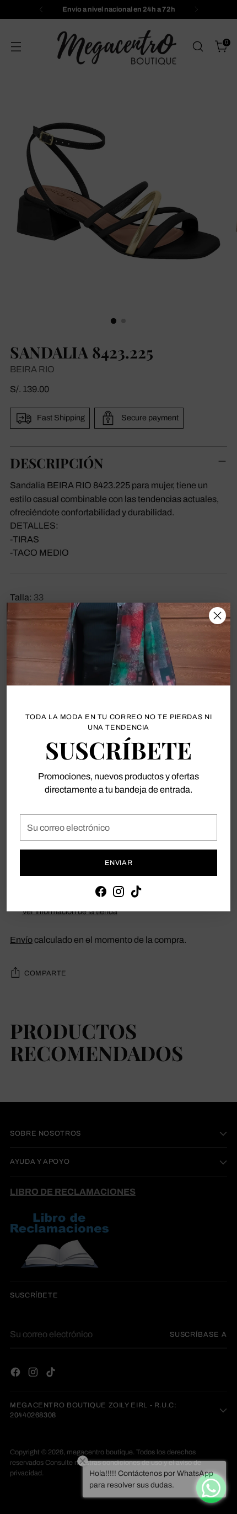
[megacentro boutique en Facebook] (100, 893)
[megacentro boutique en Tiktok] (136, 893)
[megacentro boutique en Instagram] (118, 893)
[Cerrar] (217, 615)
